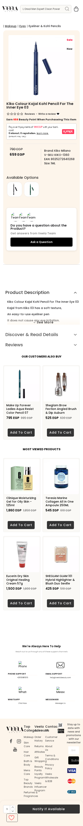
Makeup (11, 26)
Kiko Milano (62, 151)
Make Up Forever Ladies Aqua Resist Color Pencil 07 (20, 409)
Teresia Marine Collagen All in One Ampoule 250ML (60, 501)
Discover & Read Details (31, 334)
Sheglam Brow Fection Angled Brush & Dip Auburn (61, 409)
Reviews (14, 345)
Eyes (22, 26)
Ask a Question (41, 242)
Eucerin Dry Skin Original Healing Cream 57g (18, 579)
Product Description (27, 292)
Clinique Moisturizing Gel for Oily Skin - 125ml (21, 501)
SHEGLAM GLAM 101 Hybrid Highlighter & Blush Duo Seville (60, 579)
